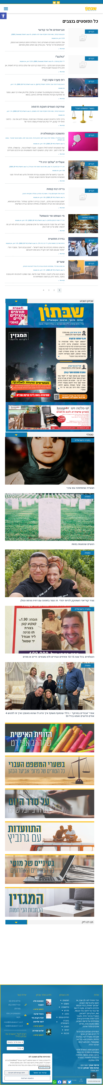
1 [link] (59, 290)
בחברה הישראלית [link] (65, 1021)
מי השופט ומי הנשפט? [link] (52, 216)
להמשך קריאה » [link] (38, 1009)
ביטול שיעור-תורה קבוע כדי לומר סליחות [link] (38, 1018)
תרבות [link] (66, 1033)
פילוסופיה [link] (65, 1007)
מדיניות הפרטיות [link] (44, 1067)
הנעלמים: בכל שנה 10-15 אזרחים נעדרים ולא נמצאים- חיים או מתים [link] (58, 657)
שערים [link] (61, 262)
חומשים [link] (66, 1000)
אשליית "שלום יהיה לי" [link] (52, 162)
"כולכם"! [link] (60, 57)
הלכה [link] (67, 1014)
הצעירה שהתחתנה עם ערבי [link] (80, 488)
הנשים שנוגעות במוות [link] (83, 544)
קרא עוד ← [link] (61, 49)
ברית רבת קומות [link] (56, 189)
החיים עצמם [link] (64, 1017)
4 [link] (43, 290)
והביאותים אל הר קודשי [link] (51, 30)
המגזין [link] (66, 1026)
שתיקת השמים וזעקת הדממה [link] (48, 107)
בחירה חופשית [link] (56, 239)
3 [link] (48, 290)
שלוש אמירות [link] (38, 1030)
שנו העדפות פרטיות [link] (94, 1081)
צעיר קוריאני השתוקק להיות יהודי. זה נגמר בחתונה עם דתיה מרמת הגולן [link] (57, 600)
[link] (3, 16)
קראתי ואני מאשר (39, 1073)
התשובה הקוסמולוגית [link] (53, 134)
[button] (6, 8)
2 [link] (54, 290)
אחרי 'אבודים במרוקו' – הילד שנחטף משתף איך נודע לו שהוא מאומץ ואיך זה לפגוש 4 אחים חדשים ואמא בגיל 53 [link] (50, 714)
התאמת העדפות (27, 1078)
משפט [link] (66, 1003)
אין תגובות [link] (55, 38)
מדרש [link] (66, 1010)
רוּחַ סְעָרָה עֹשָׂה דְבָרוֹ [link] (53, 80)
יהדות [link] (66, 1030)
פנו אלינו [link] (81, 1080)
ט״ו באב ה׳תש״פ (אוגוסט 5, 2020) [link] (21, 34)
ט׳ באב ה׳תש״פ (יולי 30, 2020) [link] (26, 84)
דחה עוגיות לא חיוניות (16, 1073)
